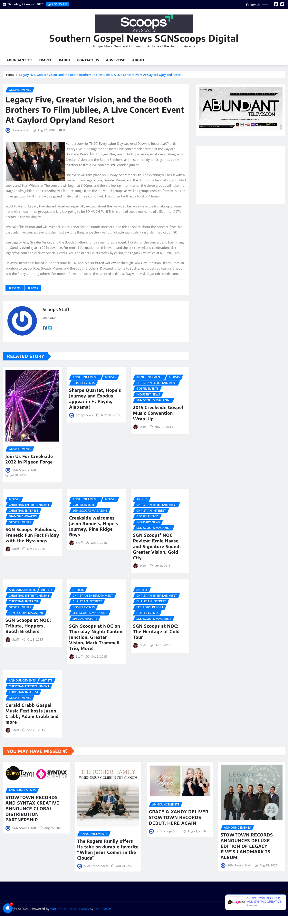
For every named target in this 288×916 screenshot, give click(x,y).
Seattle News (79, 909)
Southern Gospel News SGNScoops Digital (144, 38)
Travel (45, 60)
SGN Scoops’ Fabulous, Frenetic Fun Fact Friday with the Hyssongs (32, 535)
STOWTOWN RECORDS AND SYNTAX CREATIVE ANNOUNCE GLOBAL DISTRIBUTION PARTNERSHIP (32, 808)
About (138, 60)
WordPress (58, 909)
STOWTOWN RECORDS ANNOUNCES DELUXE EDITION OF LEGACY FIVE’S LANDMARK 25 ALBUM (247, 846)
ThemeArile (102, 909)
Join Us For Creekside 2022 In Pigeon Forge (29, 459)
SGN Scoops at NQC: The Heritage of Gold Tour (156, 631)
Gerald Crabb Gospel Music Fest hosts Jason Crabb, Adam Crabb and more (32, 713)
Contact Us (88, 60)
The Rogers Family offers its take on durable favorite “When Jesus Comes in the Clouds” (108, 849)
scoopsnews (84, 415)
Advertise (115, 60)
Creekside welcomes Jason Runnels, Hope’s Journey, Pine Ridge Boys (93, 526)
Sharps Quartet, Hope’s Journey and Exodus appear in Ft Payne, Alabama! (95, 398)
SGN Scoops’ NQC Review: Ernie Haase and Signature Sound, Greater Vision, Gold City (157, 546)
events (16, 288)
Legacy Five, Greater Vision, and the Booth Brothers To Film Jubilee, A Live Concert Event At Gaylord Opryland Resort (100, 75)
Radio (64, 60)
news (34, 288)
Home (10, 75)
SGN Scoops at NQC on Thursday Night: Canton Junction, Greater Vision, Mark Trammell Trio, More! (95, 637)
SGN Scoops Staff (24, 470)
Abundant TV (19, 60)
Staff (143, 427)
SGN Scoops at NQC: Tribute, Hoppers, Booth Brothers (28, 625)
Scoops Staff (20, 130)
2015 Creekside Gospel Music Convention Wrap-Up (158, 413)
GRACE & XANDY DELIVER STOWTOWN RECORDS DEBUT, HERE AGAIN (178, 817)
